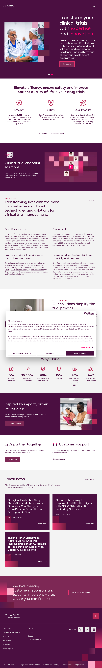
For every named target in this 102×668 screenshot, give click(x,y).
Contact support (58, 456)
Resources (7, 638)
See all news (89, 477)
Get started (12, 457)
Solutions (7, 625)
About (6, 634)
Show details (85, 347)
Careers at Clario (14, 421)
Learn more (17, 48)
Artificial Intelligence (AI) (14, 265)
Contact (31, 630)
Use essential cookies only (22, 353)
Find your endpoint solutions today (51, 131)
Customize (50, 353)
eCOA (13, 267)
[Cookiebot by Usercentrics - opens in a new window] (85, 313)
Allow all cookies (80, 353)
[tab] (49, 72)
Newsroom (8, 646)
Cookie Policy (67, 662)
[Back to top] (96, 613)
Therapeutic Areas (11, 630)
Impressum (79, 662)
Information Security (51, 662)
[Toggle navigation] (99, 5)
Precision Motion (37, 267)
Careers (6, 642)
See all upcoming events (81, 590)
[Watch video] (71, 164)
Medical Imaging (23, 267)
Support (31, 633)
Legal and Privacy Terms (30, 662)
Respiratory (9, 269)
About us (90, 198)
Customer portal (34, 637)
